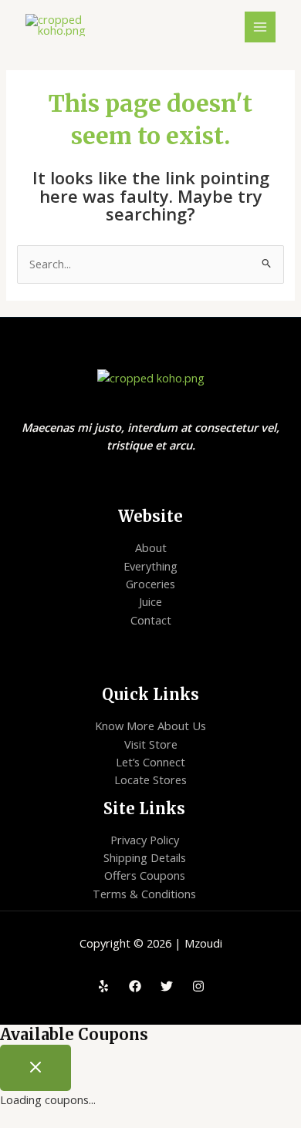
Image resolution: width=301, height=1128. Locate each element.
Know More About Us (150, 725)
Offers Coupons (144, 875)
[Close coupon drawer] (35, 1068)
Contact (150, 620)
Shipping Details (144, 857)
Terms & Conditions (144, 893)
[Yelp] (103, 986)
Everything (150, 566)
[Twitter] (167, 986)
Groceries (150, 583)
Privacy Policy (144, 839)
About (151, 547)
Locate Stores (150, 779)
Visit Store (151, 744)
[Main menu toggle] (260, 27)
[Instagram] (198, 986)
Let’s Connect (150, 761)
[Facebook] (135, 986)
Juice (150, 601)
